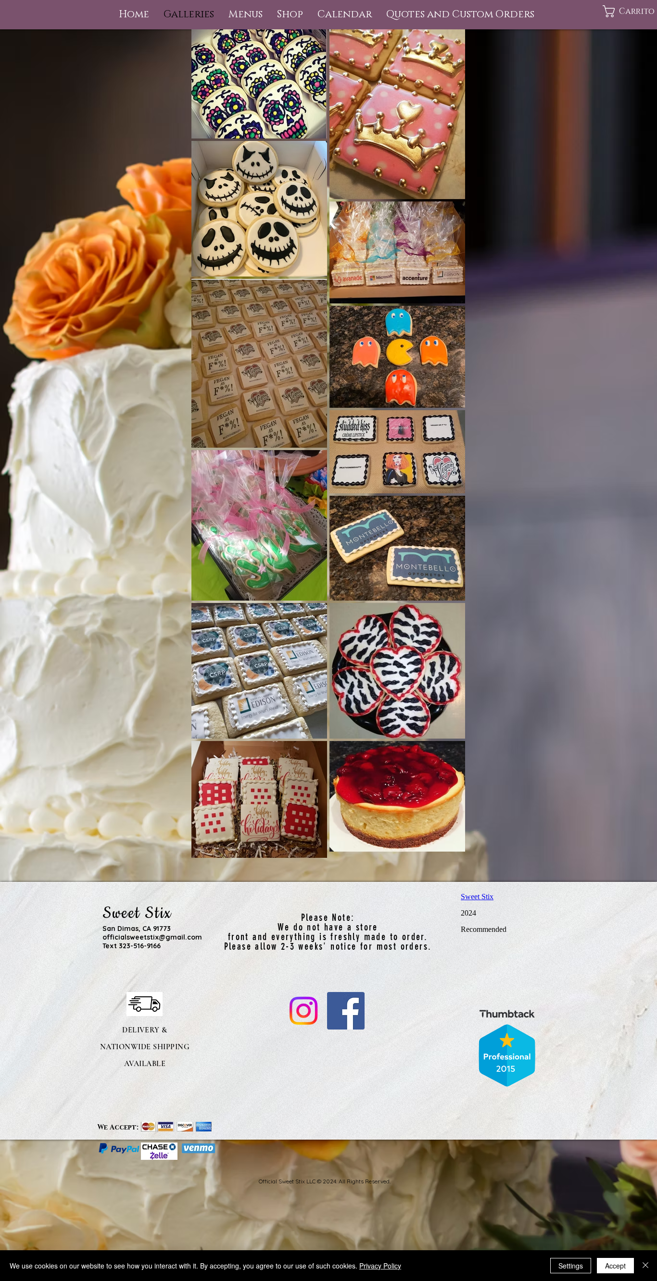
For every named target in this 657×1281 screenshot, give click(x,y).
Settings (570, 1265)
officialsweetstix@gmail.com (152, 937)
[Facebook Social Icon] (346, 1011)
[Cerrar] (645, 1265)
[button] (245, 14)
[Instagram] (303, 1011)
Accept (615, 1265)
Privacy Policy (380, 1265)
